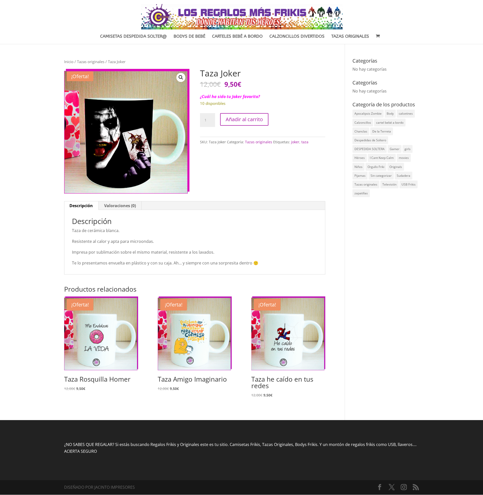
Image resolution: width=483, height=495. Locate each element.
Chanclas (360, 131)
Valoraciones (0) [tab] (120, 205)
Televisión (389, 184)
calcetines (406, 113)
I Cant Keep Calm (382, 158)
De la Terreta (381, 131)
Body (390, 113)
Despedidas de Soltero (370, 140)
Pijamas (360, 175)
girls (408, 149)
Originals (395, 167)
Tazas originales (90, 61)
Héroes (359, 158)
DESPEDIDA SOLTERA (369, 149)
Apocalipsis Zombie (368, 113)
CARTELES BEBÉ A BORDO (237, 36)
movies (404, 158)
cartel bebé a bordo (390, 122)
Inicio (68, 61)
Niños (358, 167)
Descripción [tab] (81, 205)
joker (295, 142)
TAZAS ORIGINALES (350, 36)
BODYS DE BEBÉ (189, 36)
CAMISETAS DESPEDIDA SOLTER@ (133, 36)
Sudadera (403, 175)
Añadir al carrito (244, 119)
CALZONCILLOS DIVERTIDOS (297, 36)
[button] (180, 77)
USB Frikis (408, 184)
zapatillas (361, 193)
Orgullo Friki (376, 167)
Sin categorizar (381, 175)
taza (304, 142)
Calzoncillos (362, 122)
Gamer (394, 149)
